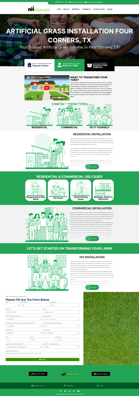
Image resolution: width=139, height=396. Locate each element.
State (31, 337)
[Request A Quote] (70, 2)
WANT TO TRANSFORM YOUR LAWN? (42, 63)
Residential (76, 9)
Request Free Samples (94, 2)
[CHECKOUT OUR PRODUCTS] (89, 65)
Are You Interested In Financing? (52, 323)
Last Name (53, 302)
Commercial (86, 9)
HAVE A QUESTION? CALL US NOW (71, 63)
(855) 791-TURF (62, 2)
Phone (8, 309)
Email (44, 309)
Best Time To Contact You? (50, 344)
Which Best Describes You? (14, 316)
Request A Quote (77, 2)
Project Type (9, 330)
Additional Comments (12, 351)
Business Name (47, 316)
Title (7, 302)
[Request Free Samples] (85, 2)
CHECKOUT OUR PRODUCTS (100, 63)
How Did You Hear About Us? (14, 344)
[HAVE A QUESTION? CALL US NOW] (59, 65)
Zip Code (57, 337)
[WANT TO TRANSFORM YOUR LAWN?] (29, 65)
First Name (24, 302)
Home (59, 9)
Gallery (109, 9)
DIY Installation (99, 9)
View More (93, 167)
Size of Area (46, 330)
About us (66, 9)
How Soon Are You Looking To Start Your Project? (20, 323)
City (7, 337)
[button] (35, 198)
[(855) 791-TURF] (56, 2)
